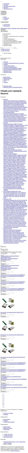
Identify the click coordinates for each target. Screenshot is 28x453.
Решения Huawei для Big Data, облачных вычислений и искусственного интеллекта (14, 110)
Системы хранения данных (10, 67)
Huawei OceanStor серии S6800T (13, 183)
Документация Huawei (9, 200)
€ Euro (5, 17)
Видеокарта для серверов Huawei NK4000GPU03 (13, 371)
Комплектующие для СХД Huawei (11, 239)
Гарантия (5, 414)
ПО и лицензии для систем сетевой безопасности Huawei (14, 226)
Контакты (5, 7)
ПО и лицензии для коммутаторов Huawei (14, 216)
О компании (6, 3)
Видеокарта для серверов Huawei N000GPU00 (12, 290)
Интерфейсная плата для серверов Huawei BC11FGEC (14, 387)
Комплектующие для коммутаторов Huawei (14, 235)
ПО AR (16, 200)
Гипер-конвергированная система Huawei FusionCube (15, 102)
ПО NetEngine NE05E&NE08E (10, 205)
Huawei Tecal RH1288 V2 (13, 142)
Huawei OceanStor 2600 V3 (19, 157)
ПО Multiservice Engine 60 (19, 204)
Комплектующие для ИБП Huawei (15, 233)
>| (3, 407)
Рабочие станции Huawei (9, 147)
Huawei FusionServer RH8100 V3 (11, 137)
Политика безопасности (9, 6)
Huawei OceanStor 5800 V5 (9, 166)
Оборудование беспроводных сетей (12, 69)
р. (3, 14)
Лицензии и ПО (7, 71)
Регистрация (6, 25)
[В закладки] (6, 264)
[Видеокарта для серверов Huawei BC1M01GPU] (13, 281)
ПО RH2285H (11, 208)
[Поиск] (16, 48)
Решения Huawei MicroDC (16, 107)
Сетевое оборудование (9, 65)
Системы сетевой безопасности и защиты (13, 63)
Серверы (5, 64)
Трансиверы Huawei (8, 152)
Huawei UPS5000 (16, 188)
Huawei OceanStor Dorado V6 (10, 171)
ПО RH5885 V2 (11, 209)
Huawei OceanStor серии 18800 (17, 173)
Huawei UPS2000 (7, 188)
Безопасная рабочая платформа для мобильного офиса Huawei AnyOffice (15, 115)
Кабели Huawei (7, 149)
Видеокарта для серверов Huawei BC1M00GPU (12, 276)
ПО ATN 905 (22, 200)
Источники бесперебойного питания (12, 68)
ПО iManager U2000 (8, 204)
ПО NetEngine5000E (20, 206)
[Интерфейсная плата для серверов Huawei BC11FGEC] (14, 386)
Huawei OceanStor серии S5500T (18, 180)
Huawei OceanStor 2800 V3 (9, 158)
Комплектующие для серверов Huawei (12, 87)
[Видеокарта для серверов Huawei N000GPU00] (12, 288)
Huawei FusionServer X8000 (10, 139)
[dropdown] (1, 1)
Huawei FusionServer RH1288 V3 (16, 131)
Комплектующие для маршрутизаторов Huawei (14, 236)
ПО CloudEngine (19, 201)
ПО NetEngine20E (23, 205)
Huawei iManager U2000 (17, 102)
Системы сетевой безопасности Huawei (13, 121)
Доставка (5, 5)
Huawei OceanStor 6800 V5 (14, 168)
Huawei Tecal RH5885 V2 (9, 146)
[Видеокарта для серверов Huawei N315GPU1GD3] (8, 355)
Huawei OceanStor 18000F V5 (10, 155)
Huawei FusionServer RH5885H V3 (17, 135)
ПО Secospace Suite (20, 209)
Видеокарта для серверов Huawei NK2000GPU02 (13, 364)
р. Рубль (5, 19)
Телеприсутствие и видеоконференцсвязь (11, 111)
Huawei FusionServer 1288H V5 (11, 124)
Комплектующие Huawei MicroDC (11, 231)
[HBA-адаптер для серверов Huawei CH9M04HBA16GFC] (14, 266)
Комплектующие (7, 72)
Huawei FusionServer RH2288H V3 (13, 133)
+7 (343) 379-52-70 (5, 50)
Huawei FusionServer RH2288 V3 (11, 133)
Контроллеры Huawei (8, 151)
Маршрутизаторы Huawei (20, 151)
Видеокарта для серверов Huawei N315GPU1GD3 (13, 357)
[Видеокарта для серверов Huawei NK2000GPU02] (13, 362)
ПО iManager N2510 (11, 202)
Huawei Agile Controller (9, 100)
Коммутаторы (6, 77)
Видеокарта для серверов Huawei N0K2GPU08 (12, 334)
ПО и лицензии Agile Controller (15, 211)
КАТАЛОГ (3, 29)
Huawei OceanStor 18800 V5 (15, 156)
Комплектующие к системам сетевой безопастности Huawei (13, 242)
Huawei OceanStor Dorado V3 (18, 170)
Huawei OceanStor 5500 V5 (14, 164)
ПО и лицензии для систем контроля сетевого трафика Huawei (14, 223)
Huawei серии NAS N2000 (14, 186)
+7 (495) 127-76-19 (5, 49)
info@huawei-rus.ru (8, 8)
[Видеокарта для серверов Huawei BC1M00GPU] (13, 274)
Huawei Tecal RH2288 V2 (16, 143)
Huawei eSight (18, 100)
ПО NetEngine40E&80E (9, 206)
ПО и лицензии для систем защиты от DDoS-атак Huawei (14, 221)
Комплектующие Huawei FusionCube (12, 230)
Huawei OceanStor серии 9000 (10, 174)
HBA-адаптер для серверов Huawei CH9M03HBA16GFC (9, 259)
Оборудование (4, 417)
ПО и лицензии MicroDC (16, 215)
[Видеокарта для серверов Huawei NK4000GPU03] (13, 369)
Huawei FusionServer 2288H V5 (12, 124)
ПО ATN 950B (11, 201)
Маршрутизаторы (7, 78)
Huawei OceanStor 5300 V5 (9, 162)
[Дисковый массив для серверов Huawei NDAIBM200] (14, 377)
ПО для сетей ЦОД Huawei (13, 210)
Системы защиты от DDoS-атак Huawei (17, 117)
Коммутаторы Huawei (16, 149)
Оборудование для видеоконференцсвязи (13, 104)
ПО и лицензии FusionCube (20, 213)
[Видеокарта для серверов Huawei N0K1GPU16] (8, 311)
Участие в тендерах (8, 413)
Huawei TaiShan (16, 140)
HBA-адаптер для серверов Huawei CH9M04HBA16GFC (9, 268)
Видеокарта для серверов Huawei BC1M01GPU (12, 283)
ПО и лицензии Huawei (9, 214)
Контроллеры (6, 419)
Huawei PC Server (7, 140)
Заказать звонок (7, 53)
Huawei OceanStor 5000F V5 (14, 160)
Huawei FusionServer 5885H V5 (12, 129)
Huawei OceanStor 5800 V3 (17, 165)
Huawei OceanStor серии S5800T (11, 182)
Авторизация (6, 24)
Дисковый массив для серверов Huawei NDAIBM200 (14, 379)
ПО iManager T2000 (21, 202)
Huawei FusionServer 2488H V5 (12, 126)
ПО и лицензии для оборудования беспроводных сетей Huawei (14, 218)
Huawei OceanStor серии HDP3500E (18, 177)
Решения (5, 61)
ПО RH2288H (18, 208)
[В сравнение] (8, 264)
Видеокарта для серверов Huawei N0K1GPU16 (12, 312)
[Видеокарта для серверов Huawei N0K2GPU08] (8, 333)
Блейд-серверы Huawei (21, 146)
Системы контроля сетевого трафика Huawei (14, 118)
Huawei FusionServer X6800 (20, 138)
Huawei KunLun (21, 139)
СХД (4, 81)
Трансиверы (6, 79)
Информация (4, 410)
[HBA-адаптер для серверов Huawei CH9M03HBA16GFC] (14, 257)
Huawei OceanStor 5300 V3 (19, 161)
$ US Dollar (6, 18)
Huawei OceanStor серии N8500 (11, 178)
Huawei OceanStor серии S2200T (13, 179)
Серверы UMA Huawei (21, 147)
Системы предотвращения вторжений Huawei (14, 120)
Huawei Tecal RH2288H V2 (19, 144)
